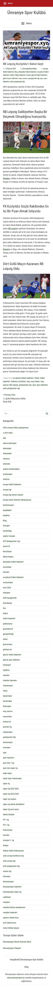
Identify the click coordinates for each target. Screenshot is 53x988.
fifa (4, 608)
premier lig (7, 727)
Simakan (6, 178)
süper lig (6, 783)
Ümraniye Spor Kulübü (26, 12)
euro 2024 (7, 587)
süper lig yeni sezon (11, 809)
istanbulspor (8, 685)
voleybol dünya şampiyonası (14, 907)
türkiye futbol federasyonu (13, 851)
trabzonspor (7, 830)
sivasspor (6, 747)
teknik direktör (8, 814)
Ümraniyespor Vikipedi (12, 948)
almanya (6, 458)
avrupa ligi (7, 489)
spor (41, 78)
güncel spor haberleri (10, 78)
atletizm (6, 479)
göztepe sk (7, 649)
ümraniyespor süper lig (12, 892)
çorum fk (6, 546)
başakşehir (7, 510)
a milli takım (8, 433)
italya (5, 691)
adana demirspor (9, 443)
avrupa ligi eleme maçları (13, 495)
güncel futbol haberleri (39, 75)
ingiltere (6, 670)
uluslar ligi (7, 871)
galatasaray (7, 623)
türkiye (5, 845)
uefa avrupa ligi (9, 861)
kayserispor (7, 696)
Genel (28, 75)
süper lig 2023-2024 (11, 794)
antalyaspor (7, 474)
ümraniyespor (8, 881)
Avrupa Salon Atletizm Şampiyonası (17, 500)
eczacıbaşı (7, 567)
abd (4, 438)
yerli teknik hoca (9, 923)
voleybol (6, 902)
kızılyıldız (22, 381)
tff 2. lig (6, 825)
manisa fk (7, 722)
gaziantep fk (8, 629)
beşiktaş (6, 515)
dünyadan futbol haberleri (27, 72)
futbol (12, 75)
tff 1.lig (6, 820)
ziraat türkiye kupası (11, 928)
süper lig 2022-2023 (11, 789)
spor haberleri (42, 385)
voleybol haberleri (10, 912)
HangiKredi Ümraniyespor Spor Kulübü (26, 959)
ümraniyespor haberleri (12, 887)
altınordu (6, 464)
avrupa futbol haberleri (12, 484)
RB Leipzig (12, 228)
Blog (16, 72)
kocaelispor (7, 701)
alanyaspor (7, 453)
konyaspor (7, 706)
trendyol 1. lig (8, 840)
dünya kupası (8, 556)
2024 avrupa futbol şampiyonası (15, 427)
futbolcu (14, 381)
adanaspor (7, 448)
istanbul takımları (10, 680)
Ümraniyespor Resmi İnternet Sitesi (17, 942)
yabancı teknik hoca (11, 918)
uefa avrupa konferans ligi (13, 856)
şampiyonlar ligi (33, 78)
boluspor (6, 525)
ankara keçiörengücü (11, 469)
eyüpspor (6, 593)
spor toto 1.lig (8, 763)
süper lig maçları (9, 799)
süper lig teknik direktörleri (13, 804)
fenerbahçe (7, 603)
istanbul (6, 675)
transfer (6, 835)
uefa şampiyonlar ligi (17, 81)
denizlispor (7, 551)
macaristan (7, 716)
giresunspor (7, 644)
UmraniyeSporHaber (29, 69)
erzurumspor (8, 582)
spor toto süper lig (10, 768)
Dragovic (6, 249)
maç (28, 381)
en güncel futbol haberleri (23, 378)
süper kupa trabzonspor (12, 778)
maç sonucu (23, 78)
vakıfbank (7, 897)
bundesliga (7, 531)
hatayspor (7, 665)
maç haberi (35, 381)
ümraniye (6, 876)
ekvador (6, 572)
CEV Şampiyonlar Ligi (11, 541)
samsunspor (8, 742)
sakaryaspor (8, 732)
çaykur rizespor (9, 536)
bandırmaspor (8, 505)
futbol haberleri (20, 75)
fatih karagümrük (10, 598)
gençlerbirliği (8, 634)
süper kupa (7, 773)
